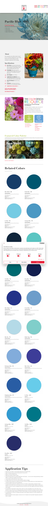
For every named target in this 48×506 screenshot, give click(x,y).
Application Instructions (13, 86)
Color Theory (37, 130)
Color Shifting (37, 128)
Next (44, 78)
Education (38, 121)
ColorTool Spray (9, 25)
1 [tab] (33, 79)
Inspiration (29, 121)
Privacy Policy (26, 504)
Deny (10, 262)
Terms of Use (21, 504)
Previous (22, 78)
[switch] (18, 256)
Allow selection (24, 262)
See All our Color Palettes (9, 160)
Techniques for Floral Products (38, 127)
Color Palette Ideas (28, 125)
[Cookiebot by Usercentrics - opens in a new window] (40, 243)
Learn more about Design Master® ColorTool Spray (10, 89)
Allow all (37, 262)
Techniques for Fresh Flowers (38, 124)
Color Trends (27, 126)
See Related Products (9, 91)
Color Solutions (27, 123)
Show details (40, 259)
